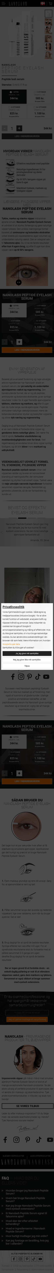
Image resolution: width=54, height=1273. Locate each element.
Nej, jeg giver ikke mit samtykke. (27, 660)
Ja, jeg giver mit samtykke (27, 653)
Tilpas (27, 666)
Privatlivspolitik (13, 607)
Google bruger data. (11, 644)
